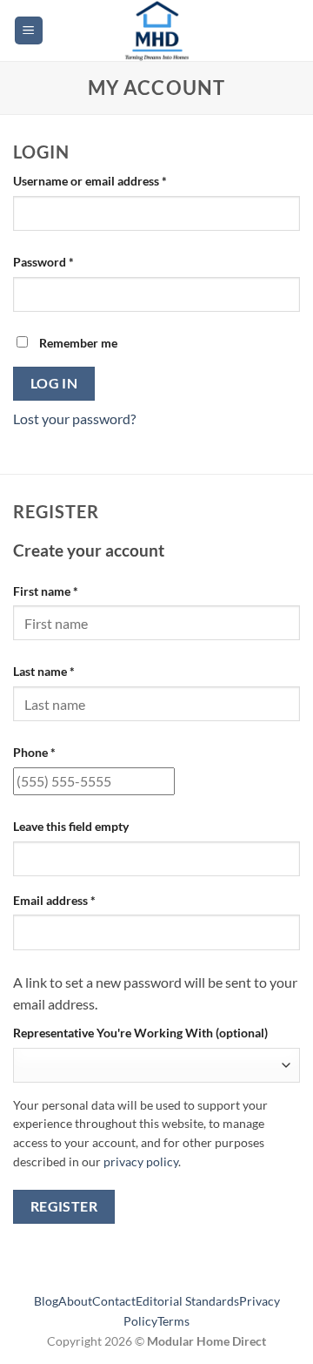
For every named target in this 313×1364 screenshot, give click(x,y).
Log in (54, 383)
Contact (114, 1300)
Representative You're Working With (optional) (140, 1032)
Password (68, 261)
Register (64, 1206)
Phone (34, 752)
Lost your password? (74, 418)
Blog (46, 1300)
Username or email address (114, 180)
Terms (173, 1320)
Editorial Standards (187, 1300)
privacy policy (140, 1162)
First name (45, 591)
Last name (44, 671)
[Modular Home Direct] (156, 30)
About (75, 1300)
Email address (78, 900)
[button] (29, 31)
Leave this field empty (71, 826)
